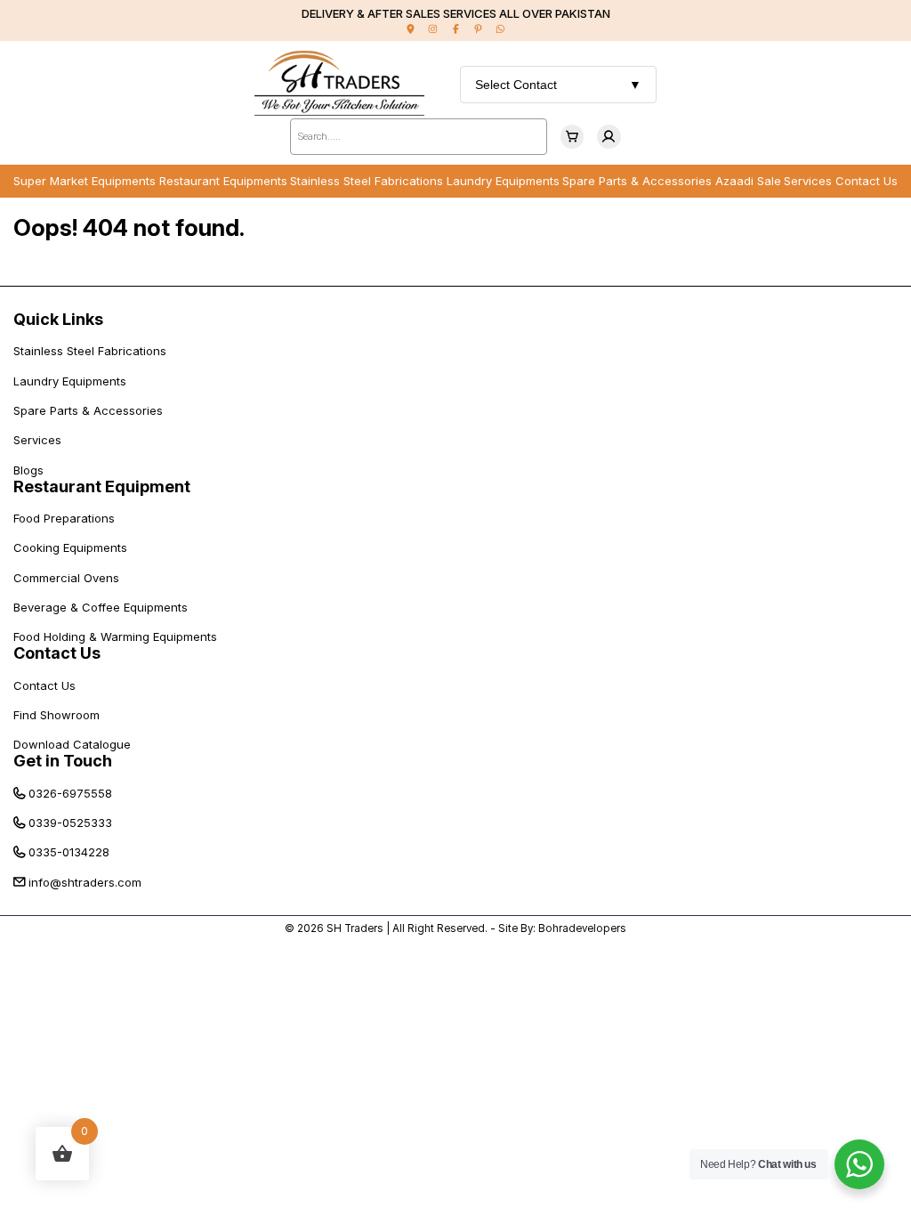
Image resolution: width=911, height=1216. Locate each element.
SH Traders (355, 928)
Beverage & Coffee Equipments (100, 607)
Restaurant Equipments (223, 181)
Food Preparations (64, 518)
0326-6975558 (70, 793)
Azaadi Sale (748, 181)
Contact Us (866, 181)
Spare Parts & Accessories (637, 181)
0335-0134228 (68, 852)
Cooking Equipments (70, 547)
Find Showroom (56, 715)
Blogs (28, 470)
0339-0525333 (70, 822)
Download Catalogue (72, 744)
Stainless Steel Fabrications (366, 181)
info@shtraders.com (84, 882)
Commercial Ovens (66, 578)
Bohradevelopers (582, 928)
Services (808, 181)
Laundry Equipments (503, 181)
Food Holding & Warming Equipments (115, 636)
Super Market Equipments (84, 181)
